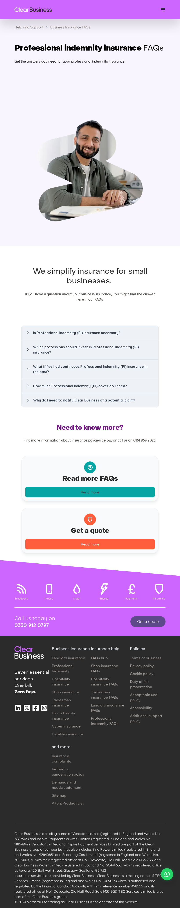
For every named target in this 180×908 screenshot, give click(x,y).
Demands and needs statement (66, 785)
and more (61, 747)
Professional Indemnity (62, 668)
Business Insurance (71, 649)
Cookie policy (141, 674)
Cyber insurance (66, 726)
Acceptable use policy (143, 697)
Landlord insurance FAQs (107, 708)
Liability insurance (67, 734)
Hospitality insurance (61, 682)
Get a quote (148, 621)
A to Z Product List (68, 803)
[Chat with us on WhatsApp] (167, 874)
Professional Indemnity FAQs (105, 721)
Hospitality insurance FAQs (104, 682)
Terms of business (146, 658)
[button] (90, 333)
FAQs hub (99, 658)
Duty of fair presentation (141, 684)
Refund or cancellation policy (68, 772)
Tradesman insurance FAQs (104, 695)
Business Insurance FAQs (70, 27)
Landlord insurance (68, 658)
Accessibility (141, 708)
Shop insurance (65, 692)
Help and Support (28, 27)
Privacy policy (142, 666)
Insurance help (105, 649)
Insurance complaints (61, 759)
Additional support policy (146, 718)
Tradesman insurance (61, 703)
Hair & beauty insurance (63, 716)
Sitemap (59, 796)
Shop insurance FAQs (104, 668)
